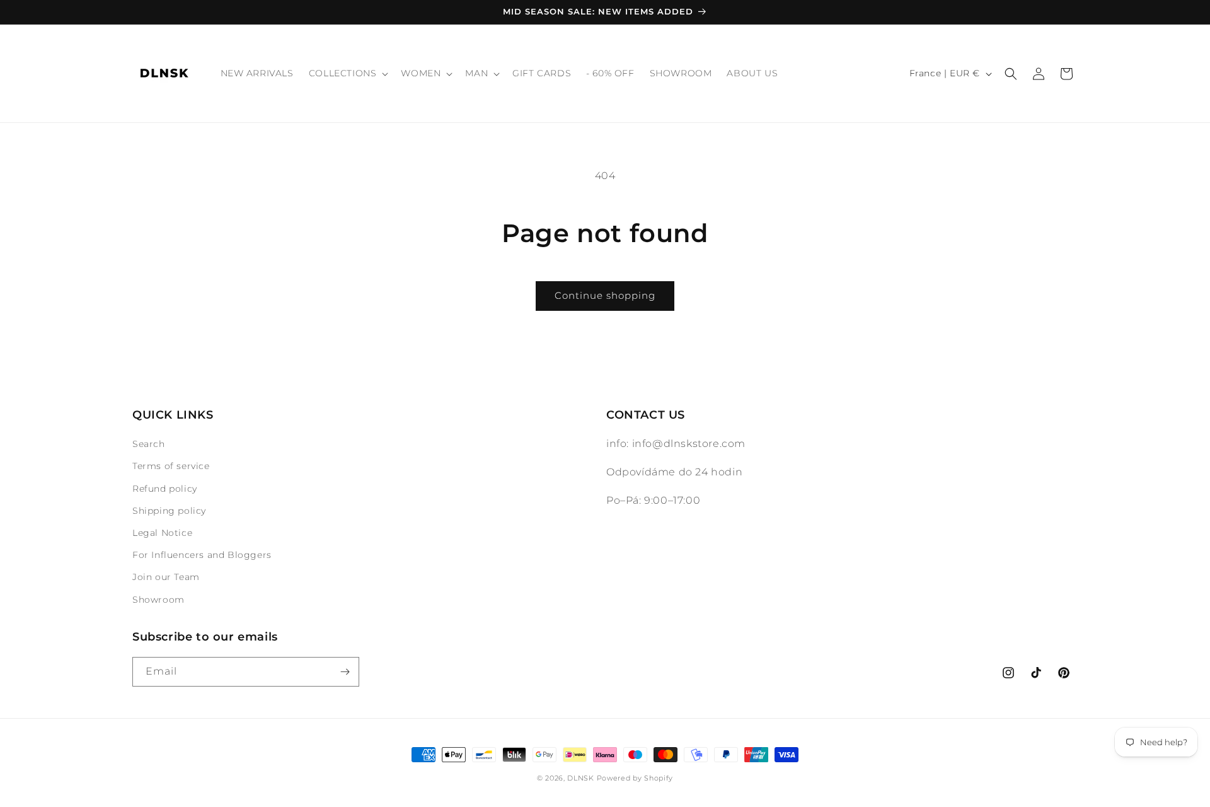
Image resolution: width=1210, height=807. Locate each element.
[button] (347, 73)
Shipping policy (169, 510)
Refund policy (164, 488)
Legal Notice (162, 532)
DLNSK (580, 778)
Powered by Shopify (635, 778)
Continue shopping (605, 295)
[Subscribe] (345, 672)
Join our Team (166, 577)
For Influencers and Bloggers (202, 554)
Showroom (158, 599)
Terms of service (171, 466)
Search (148, 444)
